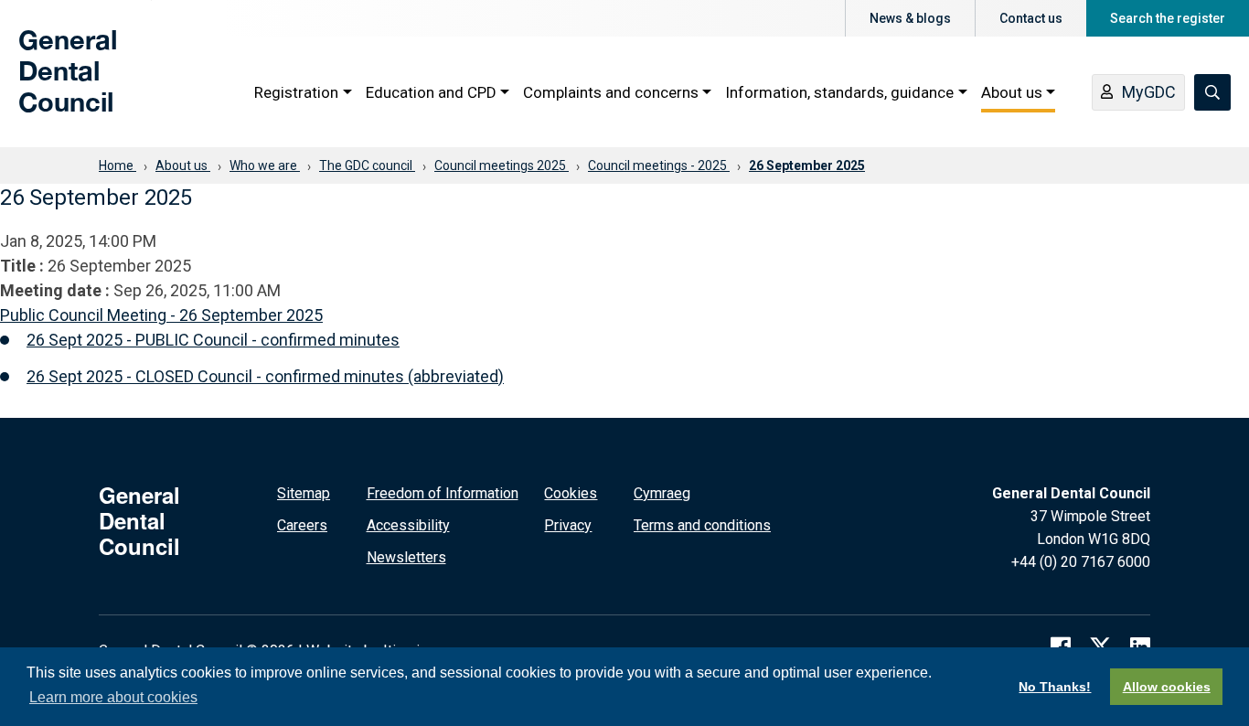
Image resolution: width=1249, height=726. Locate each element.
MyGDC (1149, 91)
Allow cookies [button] (1167, 686)
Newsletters (406, 557)
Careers (302, 525)
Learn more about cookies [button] (113, 697)
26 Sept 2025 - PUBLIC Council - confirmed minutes (213, 339)
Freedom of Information (442, 493)
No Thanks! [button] (1055, 686)
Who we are (265, 165)
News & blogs (910, 18)
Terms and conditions (702, 525)
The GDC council (367, 165)
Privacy (568, 525)
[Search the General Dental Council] (1212, 92)
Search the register (1167, 18)
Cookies (570, 493)
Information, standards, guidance (839, 92)
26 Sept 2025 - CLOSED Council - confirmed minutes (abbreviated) (265, 376)
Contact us (1030, 18)
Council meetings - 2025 (659, 165)
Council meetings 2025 (501, 165)
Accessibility (408, 525)
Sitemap (303, 493)
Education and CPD (431, 92)
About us (1011, 92)
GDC (47, 84)
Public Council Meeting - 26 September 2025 (161, 315)
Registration (296, 92)
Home (117, 165)
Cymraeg (662, 493)
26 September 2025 (807, 165)
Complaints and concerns (611, 92)
